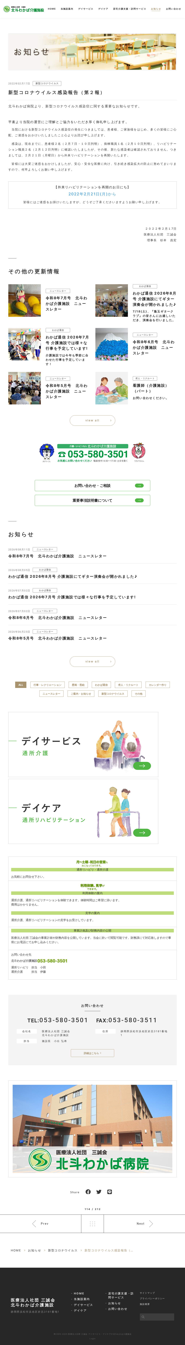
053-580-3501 (64, 1020)
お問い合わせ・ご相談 (92, 485)
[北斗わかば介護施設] (24, 8)
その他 (138, 693)
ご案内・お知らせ (81, 693)
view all (92, 420)
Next (141, 1223)
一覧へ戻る (92, 1224)
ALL (20, 684)
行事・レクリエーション (47, 684)
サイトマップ (147, 1293)
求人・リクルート (128, 684)
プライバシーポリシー (152, 1298)
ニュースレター (51, 693)
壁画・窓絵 (78, 684)
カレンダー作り (158, 684)
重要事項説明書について (92, 500)
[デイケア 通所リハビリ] (83, 811)
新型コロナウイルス (47, 83)
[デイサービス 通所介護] (83, 744)
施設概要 (145, 1304)
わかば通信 (101, 684)
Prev (45, 1223)
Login (93, 1338)
